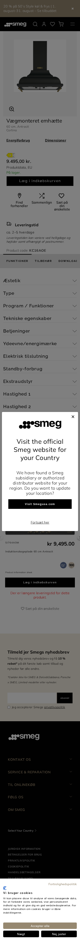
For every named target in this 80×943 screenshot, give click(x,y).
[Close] (73, 416)
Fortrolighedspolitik (62, 884)
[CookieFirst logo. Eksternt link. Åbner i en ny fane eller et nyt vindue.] (4, 888)
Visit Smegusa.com (40, 504)
